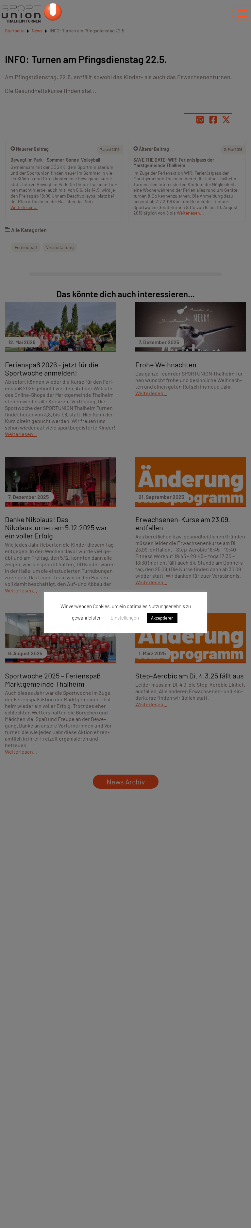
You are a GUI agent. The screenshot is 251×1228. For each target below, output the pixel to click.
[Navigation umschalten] (243, 13)
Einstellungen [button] (124, 618)
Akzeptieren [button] (162, 618)
